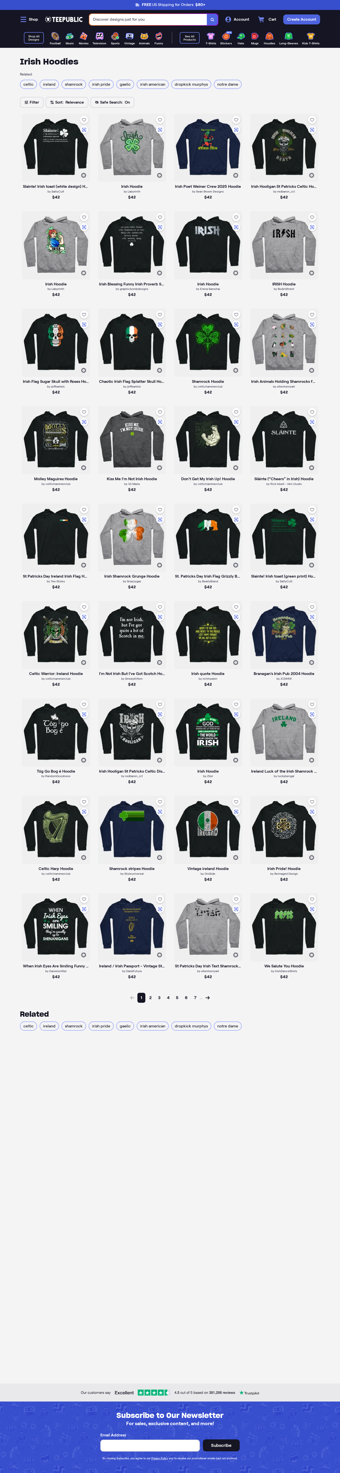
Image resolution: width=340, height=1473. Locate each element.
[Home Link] (63, 19)
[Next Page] (208, 998)
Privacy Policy (159, 1458)
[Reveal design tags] (83, 175)
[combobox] (148, 19)
